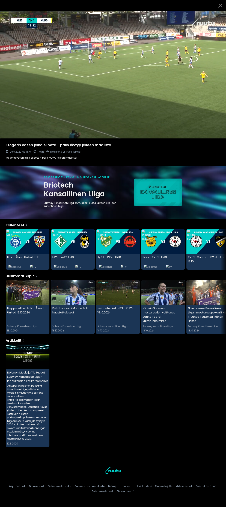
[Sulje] (220, 5)
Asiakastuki (144, 486)
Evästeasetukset (102, 491)
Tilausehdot (36, 486)
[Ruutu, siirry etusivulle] (113, 471)
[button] (113, 74)
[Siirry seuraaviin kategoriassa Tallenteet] (220, 249)
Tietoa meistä (125, 491)
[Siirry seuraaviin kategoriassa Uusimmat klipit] (220, 307)
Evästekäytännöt (207, 486)
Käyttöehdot (17, 486)
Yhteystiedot (184, 486)
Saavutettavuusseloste (90, 486)
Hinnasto (127, 486)
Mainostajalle (163, 486)
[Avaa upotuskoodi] (219, 15)
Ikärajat (113, 486)
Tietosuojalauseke (59, 486)
